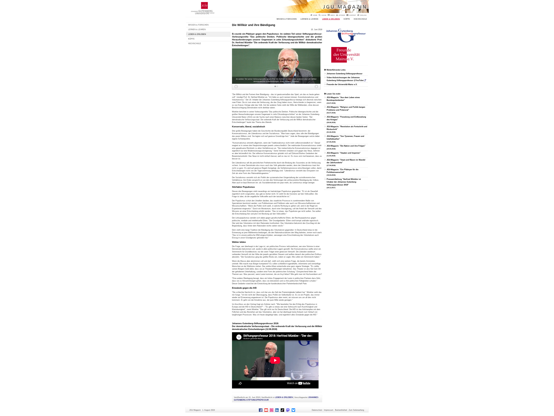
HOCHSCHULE (360, 19)
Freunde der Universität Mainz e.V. (342, 84)
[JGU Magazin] (277, 6)
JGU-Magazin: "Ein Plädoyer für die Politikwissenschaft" (342, 172)
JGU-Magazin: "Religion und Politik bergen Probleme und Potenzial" (346, 109)
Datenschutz (317, 410)
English (363, 15)
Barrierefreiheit (341, 410)
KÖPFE (347, 19)
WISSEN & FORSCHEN (287, 19)
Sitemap (342, 15)
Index (332, 15)
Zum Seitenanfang (356, 410)
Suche (323, 15)
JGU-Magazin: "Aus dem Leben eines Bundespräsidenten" (343, 100)
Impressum (328, 410)
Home (315, 15)
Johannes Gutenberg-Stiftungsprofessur (344, 74)
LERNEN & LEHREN (309, 19)
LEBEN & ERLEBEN (331, 19)
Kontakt (352, 15)
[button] (236, 86)
